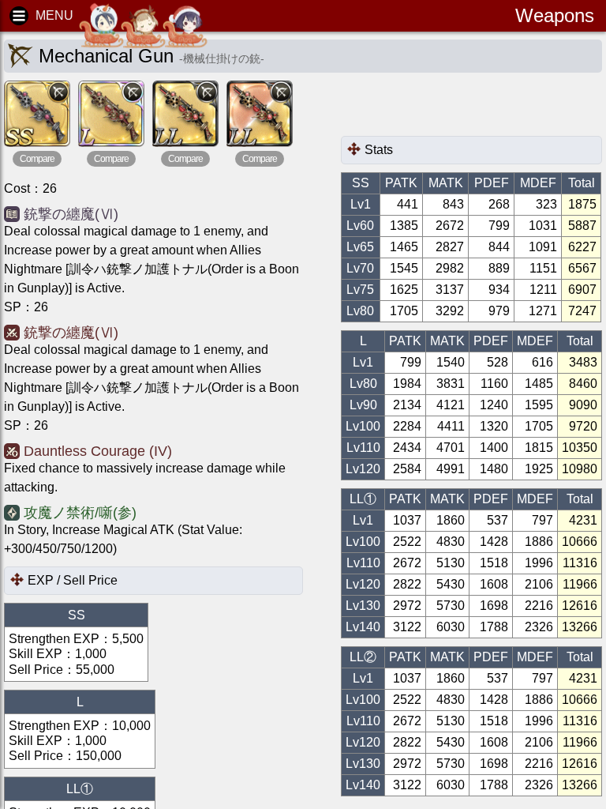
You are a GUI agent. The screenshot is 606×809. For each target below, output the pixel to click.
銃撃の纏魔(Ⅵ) (71, 214)
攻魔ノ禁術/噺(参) (80, 513)
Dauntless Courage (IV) (98, 451)
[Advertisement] (467, 108)
